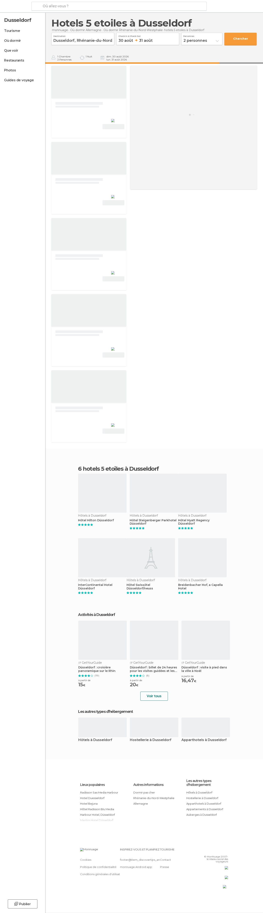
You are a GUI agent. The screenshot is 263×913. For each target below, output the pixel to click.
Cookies (85, 859)
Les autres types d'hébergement (198, 783)
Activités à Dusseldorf (96, 615)
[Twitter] (215, 851)
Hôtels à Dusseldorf (95, 740)
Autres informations (148, 785)
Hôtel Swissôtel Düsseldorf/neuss (140, 586)
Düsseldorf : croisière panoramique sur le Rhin (96, 669)
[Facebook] (209, 851)
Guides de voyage (19, 80)
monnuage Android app (136, 867)
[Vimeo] (220, 851)
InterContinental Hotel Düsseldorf (95, 586)
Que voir (11, 50)
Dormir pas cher (144, 792)
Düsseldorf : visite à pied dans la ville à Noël (204, 669)
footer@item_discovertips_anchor (143, 859)
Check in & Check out (129, 35)
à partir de (84, 680)
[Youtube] (225, 851)
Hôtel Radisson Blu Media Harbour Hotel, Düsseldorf (97, 811)
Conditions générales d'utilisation (102, 874)
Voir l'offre (113, 126)
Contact (165, 859)
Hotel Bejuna (89, 803)
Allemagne (140, 803)
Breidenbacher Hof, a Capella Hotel (200, 586)
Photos (10, 70)
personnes (188, 35)
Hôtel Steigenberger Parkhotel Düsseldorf (153, 522)
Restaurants (14, 60)
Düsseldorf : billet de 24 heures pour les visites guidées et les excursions (153, 669)
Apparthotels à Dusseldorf (204, 740)
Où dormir (12, 41)
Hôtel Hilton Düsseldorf (96, 520)
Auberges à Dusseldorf (201, 814)
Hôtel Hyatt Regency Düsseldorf (194, 522)
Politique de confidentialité (98, 867)
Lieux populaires (92, 785)
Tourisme (12, 31)
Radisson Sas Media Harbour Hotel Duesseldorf (99, 795)
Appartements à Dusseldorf (204, 809)
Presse (164, 867)
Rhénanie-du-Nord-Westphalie (153, 798)
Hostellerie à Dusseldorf (150, 740)
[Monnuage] (15, 6)
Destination (59, 35)
